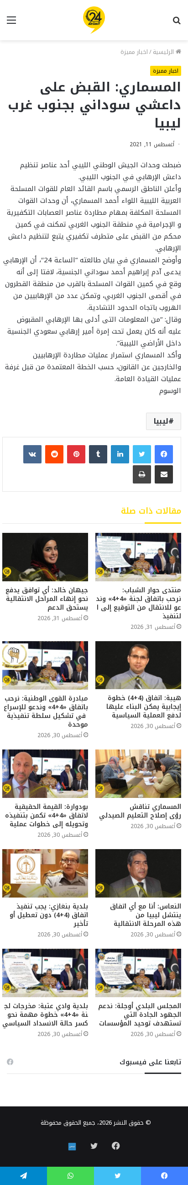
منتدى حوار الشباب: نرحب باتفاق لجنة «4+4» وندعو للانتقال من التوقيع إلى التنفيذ (138, 603)
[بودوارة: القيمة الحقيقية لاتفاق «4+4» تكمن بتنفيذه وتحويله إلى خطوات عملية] (45, 773)
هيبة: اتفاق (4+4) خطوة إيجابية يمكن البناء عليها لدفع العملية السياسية (143, 707)
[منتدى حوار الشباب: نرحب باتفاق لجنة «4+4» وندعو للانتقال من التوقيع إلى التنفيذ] (138, 557)
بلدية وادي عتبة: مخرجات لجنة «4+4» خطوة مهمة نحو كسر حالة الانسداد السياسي (45, 1015)
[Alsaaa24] (94, 20)
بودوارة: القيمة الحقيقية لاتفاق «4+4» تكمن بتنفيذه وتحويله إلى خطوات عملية (46, 815)
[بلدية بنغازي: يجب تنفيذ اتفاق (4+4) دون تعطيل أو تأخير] (45, 873)
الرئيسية (164, 52)
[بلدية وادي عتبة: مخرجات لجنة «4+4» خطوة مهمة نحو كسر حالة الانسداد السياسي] (45, 973)
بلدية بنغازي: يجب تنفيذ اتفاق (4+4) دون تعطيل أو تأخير (49, 915)
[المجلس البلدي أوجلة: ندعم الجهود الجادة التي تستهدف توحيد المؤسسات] (138, 973)
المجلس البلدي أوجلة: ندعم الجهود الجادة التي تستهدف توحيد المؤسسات (139, 1015)
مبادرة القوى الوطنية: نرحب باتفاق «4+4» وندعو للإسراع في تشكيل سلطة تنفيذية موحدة (45, 711)
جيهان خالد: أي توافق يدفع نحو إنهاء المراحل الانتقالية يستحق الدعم (46, 599)
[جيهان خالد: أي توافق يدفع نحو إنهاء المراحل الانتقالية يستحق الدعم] (45, 557)
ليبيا (160, 421)
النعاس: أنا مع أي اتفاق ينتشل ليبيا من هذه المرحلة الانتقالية (145, 915)
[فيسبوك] (164, 454)
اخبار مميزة (134, 52)
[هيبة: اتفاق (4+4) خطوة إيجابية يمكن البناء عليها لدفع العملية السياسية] (138, 665)
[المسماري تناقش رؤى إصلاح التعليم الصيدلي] (138, 773)
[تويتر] (142, 454)
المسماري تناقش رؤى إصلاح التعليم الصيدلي (140, 811)
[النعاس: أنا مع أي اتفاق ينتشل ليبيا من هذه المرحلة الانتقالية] (138, 873)
